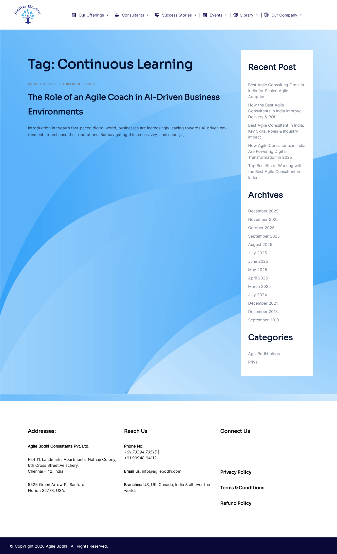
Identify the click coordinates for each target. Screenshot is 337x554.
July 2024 (257, 294)
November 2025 (263, 219)
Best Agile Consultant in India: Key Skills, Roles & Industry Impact (276, 131)
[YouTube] (253, 452)
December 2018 (263, 311)
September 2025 (264, 236)
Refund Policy (235, 503)
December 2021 (263, 303)
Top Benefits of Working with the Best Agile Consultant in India (275, 171)
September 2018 (263, 319)
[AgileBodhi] (28, 14)
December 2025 (263, 210)
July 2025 (257, 252)
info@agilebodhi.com (161, 471)
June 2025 (258, 261)
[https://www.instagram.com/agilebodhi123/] (300, 452)
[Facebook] (276, 452)
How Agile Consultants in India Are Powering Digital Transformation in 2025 (276, 151)
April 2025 (258, 278)
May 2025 (257, 269)
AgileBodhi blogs (78, 84)
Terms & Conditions (242, 487)
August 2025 (260, 244)
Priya (253, 362)
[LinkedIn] (229, 452)
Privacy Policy (235, 472)
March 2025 (259, 286)
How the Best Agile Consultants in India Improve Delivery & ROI (274, 111)
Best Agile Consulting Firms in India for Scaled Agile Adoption (276, 90)
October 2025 (261, 227)
